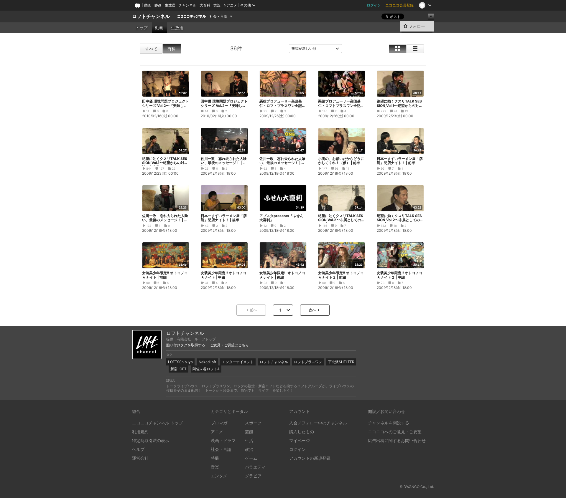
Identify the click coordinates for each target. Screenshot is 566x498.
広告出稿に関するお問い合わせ (397, 440)
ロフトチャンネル (151, 16)
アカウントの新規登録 (309, 458)
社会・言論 (218, 16)
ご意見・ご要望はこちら (229, 345)
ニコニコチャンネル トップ (157, 422)
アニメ (217, 431)
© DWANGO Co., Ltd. (416, 486)
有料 (171, 48)
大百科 (205, 5)
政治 (249, 449)
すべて (151, 48)
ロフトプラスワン (308, 362)
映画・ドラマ (223, 440)
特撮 (215, 458)
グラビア (253, 475)
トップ (141, 27)
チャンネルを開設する (388, 422)
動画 (147, 5)
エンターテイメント (238, 362)
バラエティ (255, 466)
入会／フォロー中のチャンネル (318, 422)
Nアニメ (230, 5)
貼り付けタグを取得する (185, 345)
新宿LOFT (178, 369)
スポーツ (253, 422)
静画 (158, 5)
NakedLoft (207, 362)
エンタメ (219, 475)
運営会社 (140, 458)
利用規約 (140, 431)
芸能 (249, 431)
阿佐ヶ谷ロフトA (206, 369)
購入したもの (301, 431)
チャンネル (187, 5)
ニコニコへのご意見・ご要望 (395, 431)
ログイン (374, 5)
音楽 (215, 466)
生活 (249, 440)
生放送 (170, 5)
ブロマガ (219, 422)
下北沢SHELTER (341, 362)
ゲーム (251, 458)
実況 (217, 5)
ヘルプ (138, 449)
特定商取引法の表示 (150, 440)
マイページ (299, 440)
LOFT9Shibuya (180, 362)
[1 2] (283, 310)
